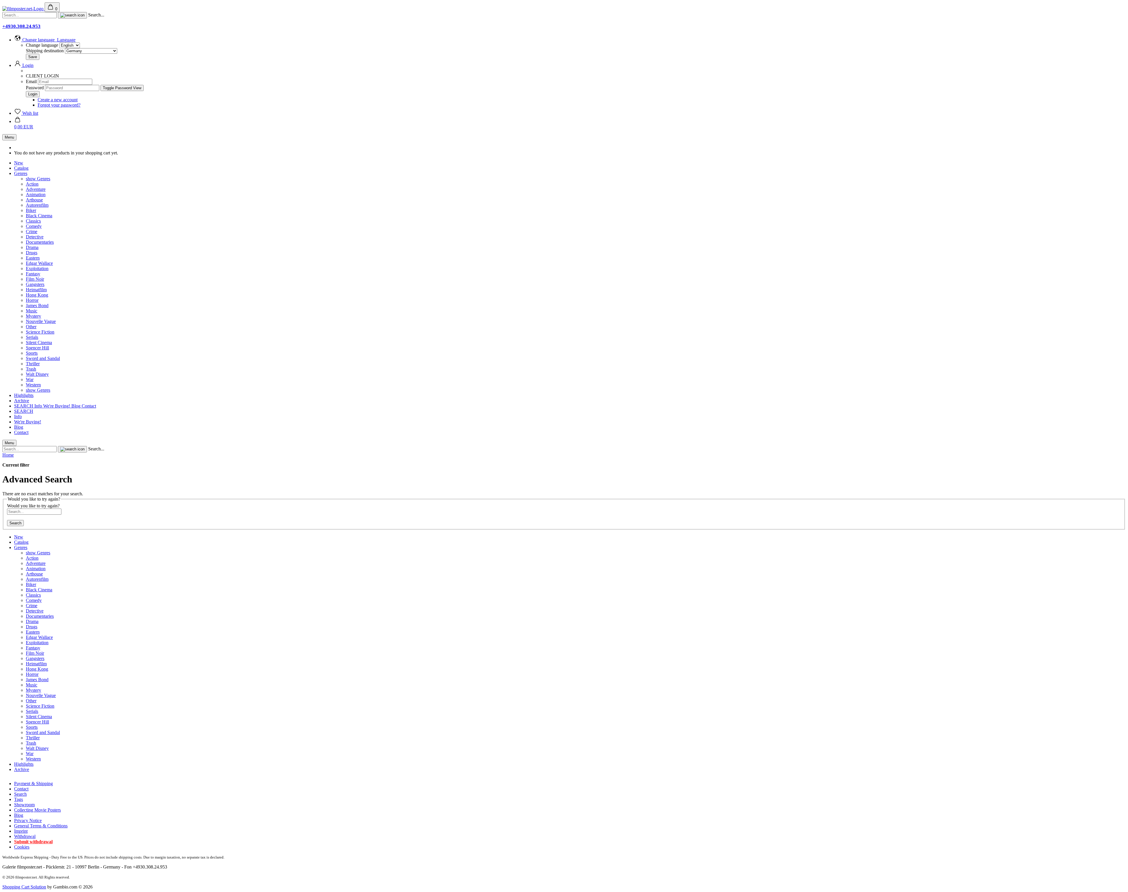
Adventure (36, 189)
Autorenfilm (37, 205)
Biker (31, 210)
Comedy (34, 226)
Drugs (31, 252)
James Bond (37, 305)
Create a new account (58, 99)
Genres (20, 173)
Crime (31, 231)
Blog (76, 405)
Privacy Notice (28, 820)
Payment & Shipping (33, 783)
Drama (32, 247)
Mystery (33, 316)
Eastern (33, 257)
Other (31, 326)
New (18, 162)
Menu (9, 137)
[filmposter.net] (23, 8)
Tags (18, 799)
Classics (33, 220)
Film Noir (35, 279)
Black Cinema (39, 215)
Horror (32, 300)
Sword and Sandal (43, 358)
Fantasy (33, 273)
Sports (32, 353)
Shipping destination (45, 50)
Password (35, 87)
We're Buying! (57, 405)
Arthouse (34, 199)
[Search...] (72, 15)
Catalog (21, 168)
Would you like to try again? (33, 505)
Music (31, 310)
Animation (36, 194)
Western (33, 384)
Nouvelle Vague (41, 321)
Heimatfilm (36, 289)
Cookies (21, 846)
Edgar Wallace (39, 263)
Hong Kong (37, 294)
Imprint (21, 831)
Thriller (33, 363)
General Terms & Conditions (41, 825)
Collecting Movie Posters (37, 809)
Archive (21, 400)
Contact (89, 405)
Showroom (24, 804)
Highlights (23, 395)
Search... (96, 14)
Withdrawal (25, 836)
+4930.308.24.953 (21, 26)
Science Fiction (40, 331)
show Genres (38, 178)
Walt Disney (37, 374)
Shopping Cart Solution (24, 886)
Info (38, 405)
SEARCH (24, 405)
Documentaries (40, 242)
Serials (32, 337)
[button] (44, 39)
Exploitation (37, 268)
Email (31, 81)
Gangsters (35, 284)
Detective (34, 236)
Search (15, 523)
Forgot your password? (59, 104)
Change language (42, 45)
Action (32, 183)
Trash (31, 368)
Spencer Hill (37, 347)
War (29, 379)
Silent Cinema (39, 342)
